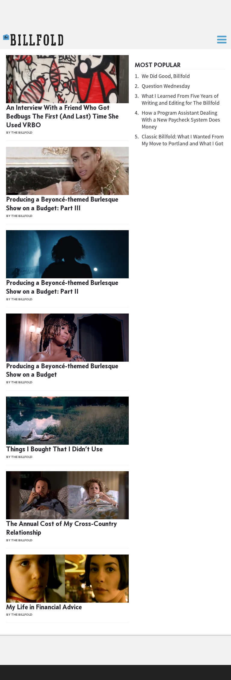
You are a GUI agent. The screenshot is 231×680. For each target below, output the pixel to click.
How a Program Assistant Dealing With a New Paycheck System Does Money (181, 119)
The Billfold (33, 40)
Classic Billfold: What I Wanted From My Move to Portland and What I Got (183, 140)
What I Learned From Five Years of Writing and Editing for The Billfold (181, 99)
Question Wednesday (166, 85)
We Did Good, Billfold (166, 76)
